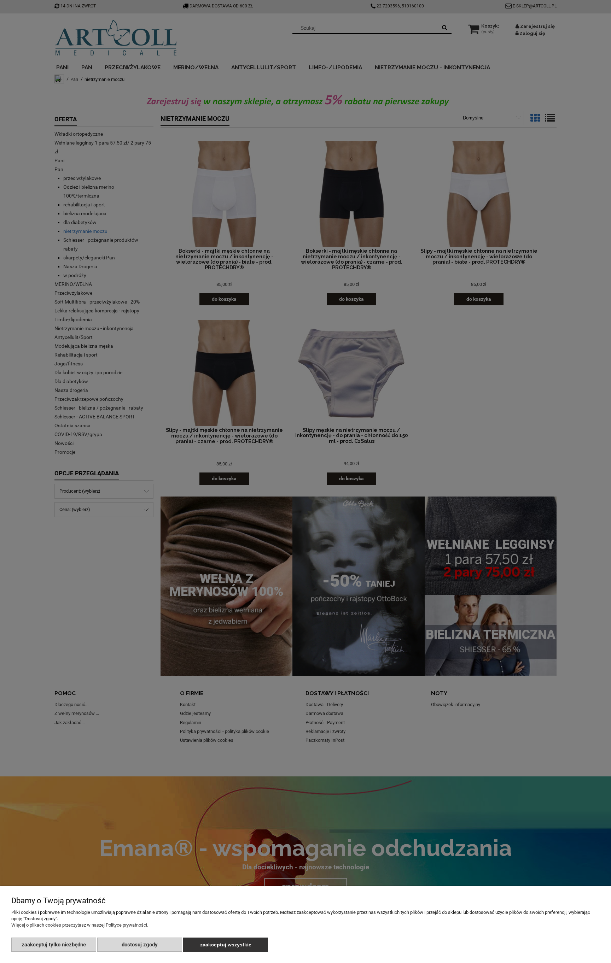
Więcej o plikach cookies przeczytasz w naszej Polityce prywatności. (79, 925)
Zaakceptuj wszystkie (225, 944)
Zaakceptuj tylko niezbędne (54, 944)
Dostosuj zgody (140, 944)
